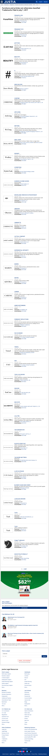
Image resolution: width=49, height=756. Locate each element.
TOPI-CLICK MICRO (19, 374)
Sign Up (45, 1)
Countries (4, 740)
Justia (2, 4)
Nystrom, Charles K (24, 88)
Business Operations (6, 694)
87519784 (24, 449)
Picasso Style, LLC (24, 447)
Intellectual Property (6, 698)
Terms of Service (27, 754)
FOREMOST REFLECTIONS (21, 319)
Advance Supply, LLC (24, 184)
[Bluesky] (27, 751)
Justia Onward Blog (28, 739)
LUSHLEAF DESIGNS (19, 499)
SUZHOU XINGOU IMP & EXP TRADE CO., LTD (30, 406)
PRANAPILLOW (18, 15)
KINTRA (16, 278)
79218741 (24, 50)
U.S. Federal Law (6, 709)
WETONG (16, 126)
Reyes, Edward (23, 477)
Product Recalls (5, 735)
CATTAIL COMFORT (19, 236)
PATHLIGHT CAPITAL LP (25, 434)
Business (4, 690)
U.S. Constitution (5, 711)
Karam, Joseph (39, 142)
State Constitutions (28, 711)
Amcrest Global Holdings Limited (27, 171)
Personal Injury (27, 685)
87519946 (24, 518)
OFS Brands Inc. (23, 268)
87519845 (24, 478)
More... (3, 687)
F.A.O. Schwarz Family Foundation (27, 337)
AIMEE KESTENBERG (20, 305)
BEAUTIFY (17, 57)
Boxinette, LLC (23, 226)
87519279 (24, 228)
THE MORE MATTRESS (20, 457)
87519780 (24, 435)
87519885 (24, 489)
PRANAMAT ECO (18, 29)
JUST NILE (17, 43)
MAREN (16, 264)
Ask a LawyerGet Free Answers (7, 602)
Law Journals (27, 700)
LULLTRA (16, 416)
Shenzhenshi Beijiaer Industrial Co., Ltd (28, 116)
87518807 (24, 90)
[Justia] (10, 2)
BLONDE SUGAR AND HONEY (22, 485)
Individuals (27, 672)
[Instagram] (23, 751)
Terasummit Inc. (23, 503)
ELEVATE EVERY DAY (20, 443)
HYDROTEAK (17, 167)
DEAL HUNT (17, 139)
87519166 (24, 214)
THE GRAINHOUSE (19, 430)
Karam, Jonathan (30, 142)
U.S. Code (4, 712)
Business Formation (6, 692)
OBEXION (17, 209)
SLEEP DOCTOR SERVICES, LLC (26, 517)
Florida (26, 718)
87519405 (24, 283)
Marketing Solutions (29, 727)
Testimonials (27, 740)
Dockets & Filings (5, 722)
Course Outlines (28, 698)
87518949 (24, 160)
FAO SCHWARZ (18, 333)
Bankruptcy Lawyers (6, 674)
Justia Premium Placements (30, 733)
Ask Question (24, 607)
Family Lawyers (5, 683)
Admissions (27, 694)
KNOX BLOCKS (18, 84)
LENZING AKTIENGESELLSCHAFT (27, 352)
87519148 (24, 202)
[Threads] (25, 751)
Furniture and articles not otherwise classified (23, 4)
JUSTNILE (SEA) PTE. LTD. (25, 48)
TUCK (15, 512)
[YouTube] (20, 751)
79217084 (24, 22)
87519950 (24, 547)
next (25, 569)
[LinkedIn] (18, 751)
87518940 (24, 144)
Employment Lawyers (6, 679)
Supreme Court (5, 716)
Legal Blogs (4, 731)
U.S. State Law (28, 709)
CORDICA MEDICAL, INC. (25, 380)
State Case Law (27, 714)
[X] (29, 751)
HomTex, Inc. (22, 256)
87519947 (24, 530)
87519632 (24, 381)
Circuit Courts (5, 718)
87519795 (24, 461)
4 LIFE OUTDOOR (19, 471)
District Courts (5, 720)
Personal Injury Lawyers (7, 685)
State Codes (27, 712)
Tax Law (3, 703)
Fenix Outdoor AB (24, 546)
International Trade (6, 700)
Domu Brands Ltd (24, 62)
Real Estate (4, 702)
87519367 (24, 257)
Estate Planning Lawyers (7, 681)
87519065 (24, 173)
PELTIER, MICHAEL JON (25, 392)
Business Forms (5, 733)
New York (26, 720)
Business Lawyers (6, 675)
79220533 (24, 64)
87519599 (24, 366)
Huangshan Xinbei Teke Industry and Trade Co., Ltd (31, 102)
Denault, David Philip (24, 558)
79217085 (24, 36)
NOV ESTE (17, 402)
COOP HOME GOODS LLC (25, 421)
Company (18, 754)
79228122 (24, 77)
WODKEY (16, 153)
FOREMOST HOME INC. (25, 325)
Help (22, 754)
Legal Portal (12, 754)
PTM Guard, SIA (23, 21)
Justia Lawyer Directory (29, 731)
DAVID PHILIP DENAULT (21, 554)
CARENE (16, 291)
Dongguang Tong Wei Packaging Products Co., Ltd (31, 131)
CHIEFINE (17, 98)
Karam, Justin (23, 142)
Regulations (4, 714)
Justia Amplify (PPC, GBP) (30, 737)
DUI (25, 679)
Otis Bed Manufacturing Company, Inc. (28, 460)
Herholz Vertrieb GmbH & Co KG (27, 76)
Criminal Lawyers (5, 677)
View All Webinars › (24, 640)
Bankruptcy (27, 674)
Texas (25, 722)
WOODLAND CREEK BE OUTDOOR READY (25, 195)
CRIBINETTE (17, 222)
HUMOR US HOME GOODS (21, 181)
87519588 (24, 338)
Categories (12, 4)
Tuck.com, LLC (23, 529)
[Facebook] (22, 751)
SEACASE (16, 388)
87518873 (24, 117)
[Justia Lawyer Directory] (30, 751)
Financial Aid (27, 696)
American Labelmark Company (26, 213)
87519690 (24, 394)
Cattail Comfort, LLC (24, 242)
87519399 (24, 269)
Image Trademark (19, 540)
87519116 (24, 185)
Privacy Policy (34, 754)
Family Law (26, 683)
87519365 (24, 243)
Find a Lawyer (6, 651)
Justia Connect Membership (30, 729)
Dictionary (26, 692)
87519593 (24, 354)
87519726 (24, 407)
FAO (15, 360)
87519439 (24, 311)
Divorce (26, 677)
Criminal (26, 675)
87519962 (24, 559)
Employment (4, 696)
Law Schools (27, 690)
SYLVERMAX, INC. (23, 309)
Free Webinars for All (8, 614)
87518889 (24, 133)
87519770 (24, 423)
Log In (40, 1)
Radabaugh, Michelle (24, 487)
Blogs (25, 702)
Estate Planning (28, 681)
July (37, 4)
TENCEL (16, 347)
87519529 (24, 326)
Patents (3, 737)
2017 (34, 4)
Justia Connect (5, 754)
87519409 (24, 298)
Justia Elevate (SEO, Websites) (31, 735)
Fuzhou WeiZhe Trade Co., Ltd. (26, 159)
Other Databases (6, 727)
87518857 (24, 104)
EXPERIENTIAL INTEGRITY (21, 250)
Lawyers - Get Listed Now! (24, 660)
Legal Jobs (4, 729)
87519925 (24, 504)
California (26, 716)
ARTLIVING (17, 112)
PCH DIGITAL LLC (23, 200)
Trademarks (6, 4)
